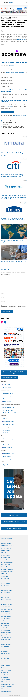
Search (26, 2)
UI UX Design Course (8, 410)
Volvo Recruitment (5, 559)
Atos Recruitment (5, 667)
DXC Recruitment (5, 576)
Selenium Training (7, 447)
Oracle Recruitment (5, 550)
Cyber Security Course (8, 421)
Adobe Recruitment (5, 663)
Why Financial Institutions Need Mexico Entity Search (12, 241)
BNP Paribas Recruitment (7, 562)
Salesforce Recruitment (6, 628)
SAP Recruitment (5, 677)
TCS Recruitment (5, 642)
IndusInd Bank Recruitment (7, 684)
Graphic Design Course (8, 407)
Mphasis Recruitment (6, 653)
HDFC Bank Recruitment (6, 682)
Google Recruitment (5, 595)
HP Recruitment (4, 552)
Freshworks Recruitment (6, 613)
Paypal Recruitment (5, 555)
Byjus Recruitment (5, 635)
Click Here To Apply (7, 112)
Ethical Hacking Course (8, 424)
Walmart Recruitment (6, 630)
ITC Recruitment (4, 660)
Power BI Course (7, 401)
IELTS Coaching (7, 459)
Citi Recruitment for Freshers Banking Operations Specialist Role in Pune (12, 175)
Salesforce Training (8, 439)
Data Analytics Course (8, 398)
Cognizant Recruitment (6, 538)
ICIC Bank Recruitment (6, 581)
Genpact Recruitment (6, 691)
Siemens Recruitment (6, 557)
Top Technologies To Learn (9, 377)
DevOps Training (7, 433)
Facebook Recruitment (6, 665)
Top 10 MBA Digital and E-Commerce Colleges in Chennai (14, 514)
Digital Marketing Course (9, 465)
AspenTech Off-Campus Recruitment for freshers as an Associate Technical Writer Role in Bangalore (13, 197)
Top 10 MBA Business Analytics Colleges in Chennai (14, 522)
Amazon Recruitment (6, 543)
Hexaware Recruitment (6, 656)
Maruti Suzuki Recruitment (7, 569)
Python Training (7, 387)
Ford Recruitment (5, 620)
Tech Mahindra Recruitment (7, 545)
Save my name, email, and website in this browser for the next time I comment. (13, 307)
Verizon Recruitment (5, 606)
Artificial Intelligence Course (10, 396)
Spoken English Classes (9, 453)
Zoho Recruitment (5, 646)
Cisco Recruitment (5, 625)
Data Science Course (8, 393)
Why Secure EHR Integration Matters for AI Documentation (13, 262)
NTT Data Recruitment (6, 679)
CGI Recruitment (4, 651)
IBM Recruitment (5, 597)
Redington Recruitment (6, 604)
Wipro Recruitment (5, 592)
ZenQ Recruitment (5, 578)
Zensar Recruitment (5, 675)
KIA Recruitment (4, 672)
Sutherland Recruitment (6, 609)
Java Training (6, 384)
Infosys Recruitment (5, 541)
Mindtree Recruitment (6, 548)
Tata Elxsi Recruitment (6, 583)
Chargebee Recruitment (6, 616)
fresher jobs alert (21, 39)
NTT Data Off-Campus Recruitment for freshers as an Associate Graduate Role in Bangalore (13, 153)
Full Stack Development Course (10, 413)
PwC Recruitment (5, 585)
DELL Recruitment (5, 602)
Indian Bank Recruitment (6, 686)
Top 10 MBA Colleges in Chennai (14, 528)
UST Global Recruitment (6, 574)
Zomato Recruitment (6, 670)
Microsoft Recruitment (6, 599)
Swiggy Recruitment (5, 639)
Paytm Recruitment (5, 658)
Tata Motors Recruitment (7, 571)
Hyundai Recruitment (6, 637)
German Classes (7, 456)
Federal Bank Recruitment (7, 588)
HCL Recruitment (5, 649)
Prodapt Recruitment (6, 564)
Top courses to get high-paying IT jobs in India (14, 372)
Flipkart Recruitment (5, 689)
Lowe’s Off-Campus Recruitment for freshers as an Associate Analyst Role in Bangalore (13, 219)
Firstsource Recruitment (6, 567)
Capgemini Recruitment (6, 590)
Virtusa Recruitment (5, 623)
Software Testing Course (9, 445)
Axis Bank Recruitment (6, 632)
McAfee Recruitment (5, 611)
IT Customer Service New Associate (15, 72)
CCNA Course (6, 419)
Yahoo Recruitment (5, 618)
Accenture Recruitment (6, 644)
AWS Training (6, 430)
